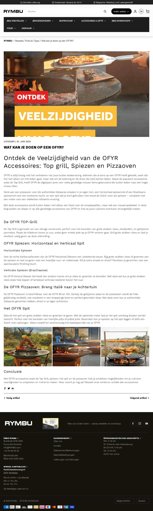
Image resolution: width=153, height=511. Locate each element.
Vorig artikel (13, 398)
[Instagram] (140, 423)
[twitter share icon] (9, 389)
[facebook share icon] (5, 389)
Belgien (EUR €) (123, 500)
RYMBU (8, 40)
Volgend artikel (138, 398)
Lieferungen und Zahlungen (66, 459)
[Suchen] (105, 11)
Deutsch (141, 500)
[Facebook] (133, 423)
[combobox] (67, 11)
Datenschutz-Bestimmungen (66, 450)
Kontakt (57, 445)
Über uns (58, 440)
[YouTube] (146, 423)
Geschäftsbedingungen (64, 454)
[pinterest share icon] (13, 389)
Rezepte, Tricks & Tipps (27, 40)
